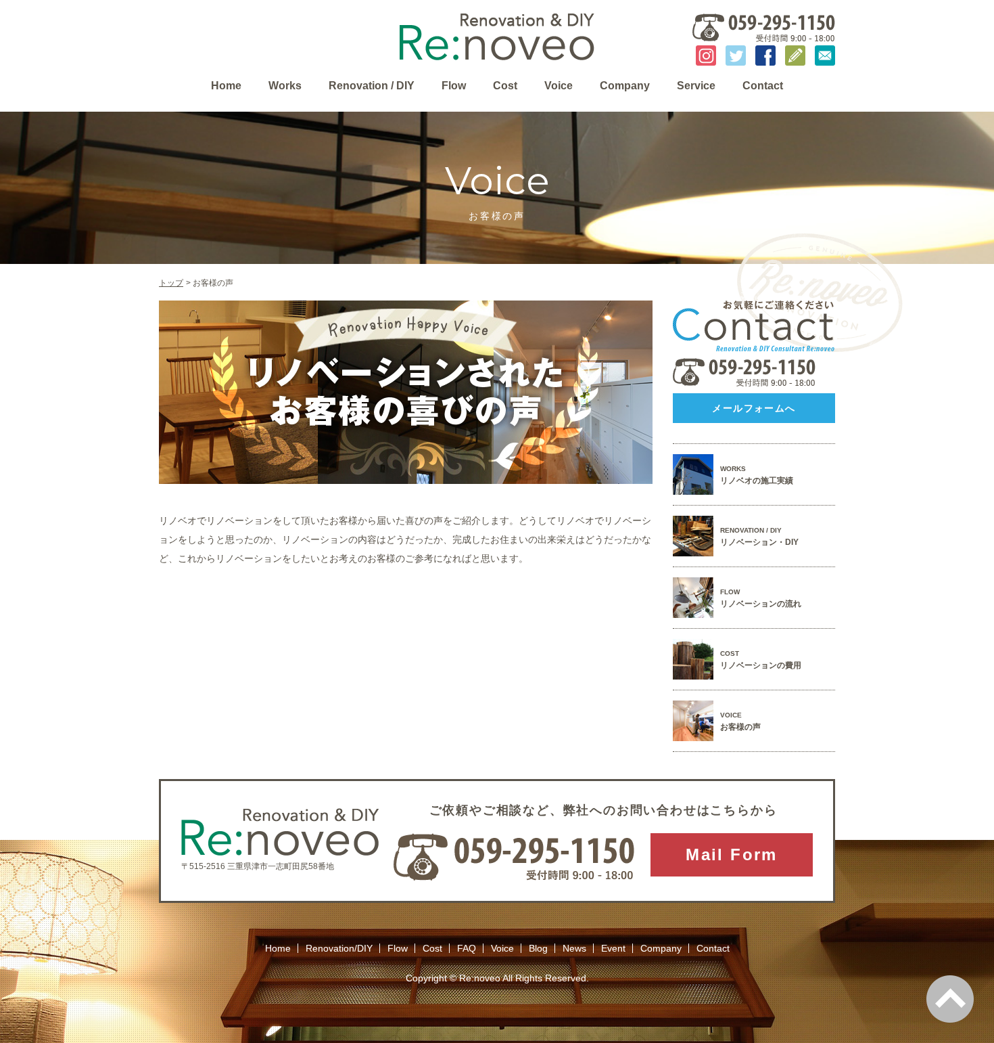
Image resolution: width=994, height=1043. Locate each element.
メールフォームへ (753, 408)
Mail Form (732, 854)
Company (625, 86)
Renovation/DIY (339, 948)
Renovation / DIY (372, 86)
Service (696, 86)
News (574, 948)
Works (285, 86)
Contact (762, 86)
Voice (558, 86)
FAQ (466, 948)
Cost (505, 86)
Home (226, 86)
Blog (538, 948)
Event (613, 948)
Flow (454, 86)
